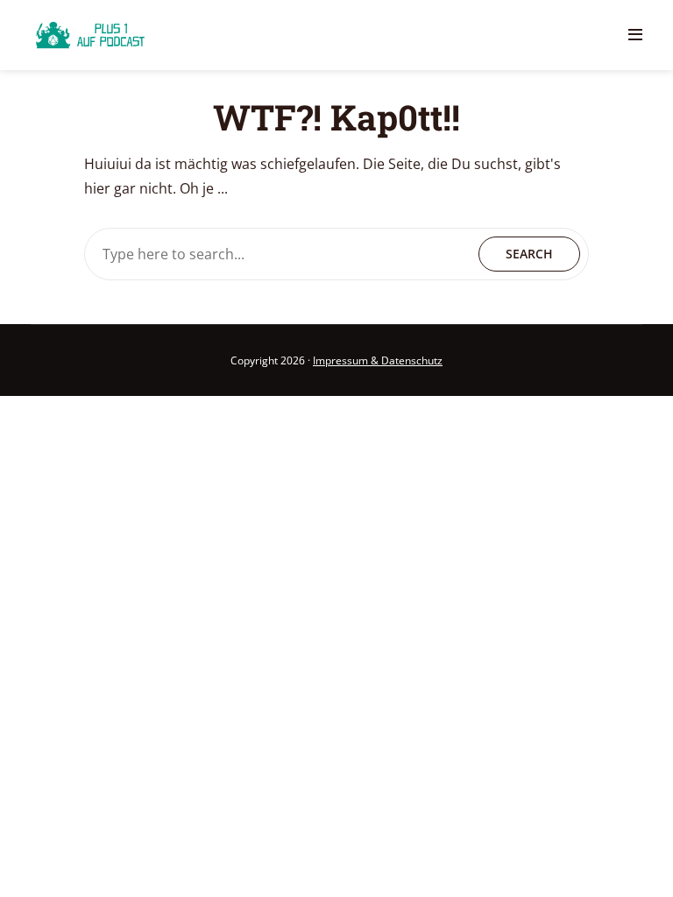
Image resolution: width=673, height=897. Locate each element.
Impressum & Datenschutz (378, 360)
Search (529, 253)
